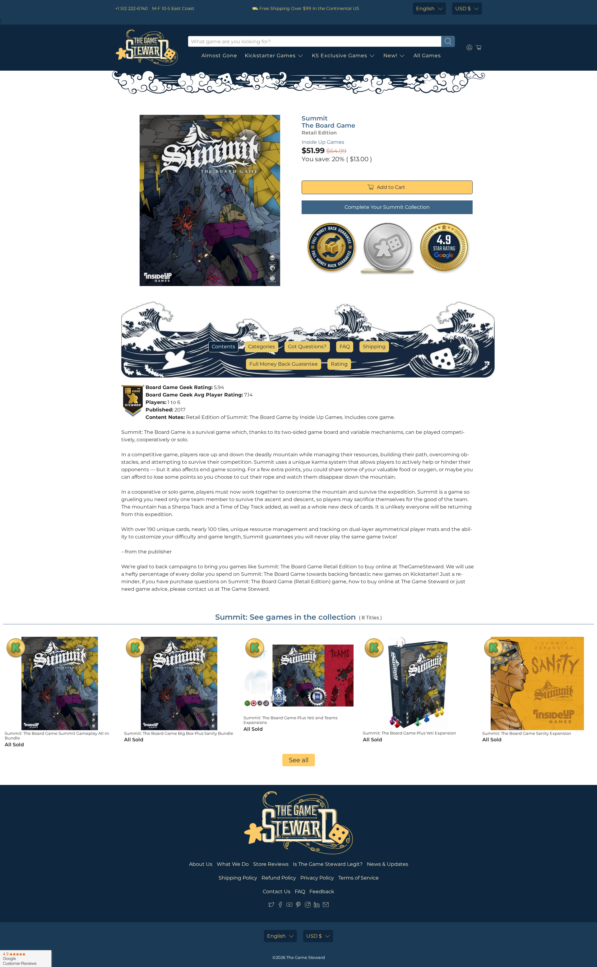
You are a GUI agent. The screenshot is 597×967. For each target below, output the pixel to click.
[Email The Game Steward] (326, 906)
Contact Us (276, 891)
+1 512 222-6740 (131, 8)
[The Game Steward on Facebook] (280, 906)
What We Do (233, 864)
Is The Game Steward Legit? (328, 864)
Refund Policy (278, 878)
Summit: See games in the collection (285, 617)
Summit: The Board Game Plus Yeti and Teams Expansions (290, 720)
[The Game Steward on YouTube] (289, 906)
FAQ (345, 347)
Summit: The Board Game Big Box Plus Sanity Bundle (178, 733)
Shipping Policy (238, 878)
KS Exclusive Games (339, 56)
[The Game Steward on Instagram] (308, 906)
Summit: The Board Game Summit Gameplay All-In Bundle (57, 736)
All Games (427, 56)
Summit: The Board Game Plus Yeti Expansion (409, 732)
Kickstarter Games (270, 56)
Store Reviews (271, 864)
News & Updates (387, 864)
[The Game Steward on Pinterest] (298, 906)
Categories (261, 347)
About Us (200, 864)
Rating (339, 364)
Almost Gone (219, 56)
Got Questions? (307, 347)
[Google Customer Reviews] (25, 958)
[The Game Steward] (147, 48)
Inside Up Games (323, 142)
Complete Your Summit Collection (387, 207)
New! (390, 56)
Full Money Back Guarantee (283, 364)
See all (298, 760)
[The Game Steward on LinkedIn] (317, 906)
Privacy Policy (317, 878)
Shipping (374, 347)
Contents (223, 347)
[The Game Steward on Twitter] (271, 906)
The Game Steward (305, 957)
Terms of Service (358, 878)
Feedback (321, 891)
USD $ (463, 9)
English (425, 9)
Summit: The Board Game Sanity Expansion (526, 733)
